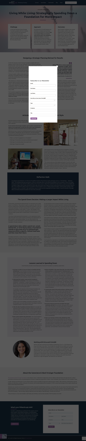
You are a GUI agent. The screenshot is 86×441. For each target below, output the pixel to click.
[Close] (57, 66)
